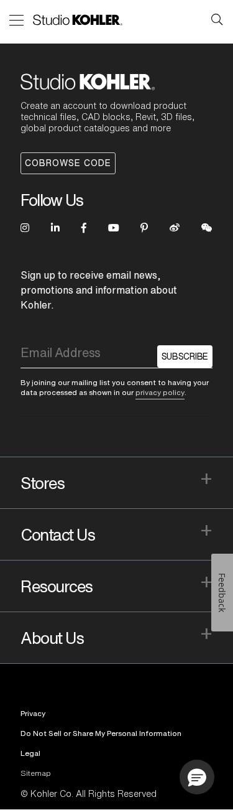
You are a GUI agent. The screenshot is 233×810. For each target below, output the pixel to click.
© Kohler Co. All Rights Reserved (89, 793)
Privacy (33, 713)
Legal (30, 753)
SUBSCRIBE (185, 356)
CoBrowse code (68, 163)
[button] (197, 777)
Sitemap (36, 773)
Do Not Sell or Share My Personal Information (101, 733)
